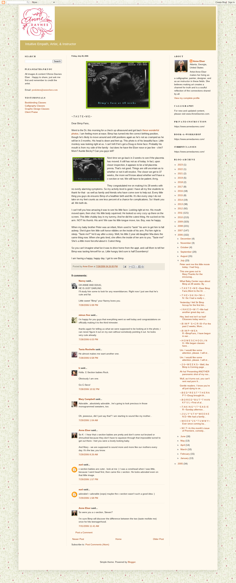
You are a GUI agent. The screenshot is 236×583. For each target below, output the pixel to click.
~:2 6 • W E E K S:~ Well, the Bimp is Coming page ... (194, 365)
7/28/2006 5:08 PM (88, 305)
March (184, 449)
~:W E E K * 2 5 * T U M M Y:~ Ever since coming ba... (195, 422)
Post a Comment (83, 532)
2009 (181, 221)
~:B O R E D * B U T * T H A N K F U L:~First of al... (195, 401)
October (184, 247)
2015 (181, 195)
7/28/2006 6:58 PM (88, 358)
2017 (181, 186)
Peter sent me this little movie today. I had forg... (195, 265)
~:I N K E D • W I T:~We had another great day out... (194, 310)
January (184, 458)
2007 (181, 230)
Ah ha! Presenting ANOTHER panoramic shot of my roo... (195, 373)
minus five (84, 315)
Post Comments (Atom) (97, 544)
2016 (181, 191)
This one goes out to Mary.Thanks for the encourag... (191, 274)
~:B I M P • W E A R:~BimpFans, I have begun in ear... (195, 333)
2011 (180, 213)
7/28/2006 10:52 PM (89, 389)
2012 (181, 208)
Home (118, 539)
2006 (181, 234)
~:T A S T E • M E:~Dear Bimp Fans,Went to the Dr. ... (195, 289)
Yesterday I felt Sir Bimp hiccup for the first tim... (193, 303)
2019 (181, 178)
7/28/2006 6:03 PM (88, 339)
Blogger (131, 562)
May (182, 440)
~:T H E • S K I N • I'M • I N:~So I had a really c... (193, 296)
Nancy (82, 281)
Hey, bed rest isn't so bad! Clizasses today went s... (193, 318)
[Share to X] (136, 266)
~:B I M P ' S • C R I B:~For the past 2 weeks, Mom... (195, 325)
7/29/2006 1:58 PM (88, 498)
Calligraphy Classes (35, 105)
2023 (181, 164)
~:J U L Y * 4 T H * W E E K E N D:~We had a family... (194, 415)
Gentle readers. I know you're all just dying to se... (195, 387)
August (184, 256)
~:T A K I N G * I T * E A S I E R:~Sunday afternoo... (194, 408)
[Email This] (130, 266)
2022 (181, 169)
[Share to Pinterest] (142, 266)
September (186, 251)
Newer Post (78, 539)
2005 (181, 463)
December (186, 238)
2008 (181, 226)
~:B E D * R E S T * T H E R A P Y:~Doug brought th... (194, 394)
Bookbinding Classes (35, 102)
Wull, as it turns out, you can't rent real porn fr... (195, 380)
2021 (181, 173)
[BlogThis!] (133, 266)
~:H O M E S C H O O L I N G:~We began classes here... (193, 343)
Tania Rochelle (87, 349)
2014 (181, 200)
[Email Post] (124, 266)
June (183, 436)
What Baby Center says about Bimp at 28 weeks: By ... (195, 282)
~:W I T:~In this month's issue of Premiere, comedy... (195, 429)
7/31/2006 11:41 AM (89, 526)
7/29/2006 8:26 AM (88, 454)
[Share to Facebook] (139, 266)
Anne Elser (85, 430)
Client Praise (31, 112)
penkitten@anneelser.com (45, 90)
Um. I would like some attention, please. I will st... (194, 351)
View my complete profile (187, 98)
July (182, 260)
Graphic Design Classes (37, 109)
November (186, 243)
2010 (181, 217)
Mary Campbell (87, 399)
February (185, 454)
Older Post (158, 539)
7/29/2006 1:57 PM (88, 479)
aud (81, 464)
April (183, 445)
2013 (181, 204)
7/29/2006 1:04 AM (88, 420)
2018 (181, 182)
